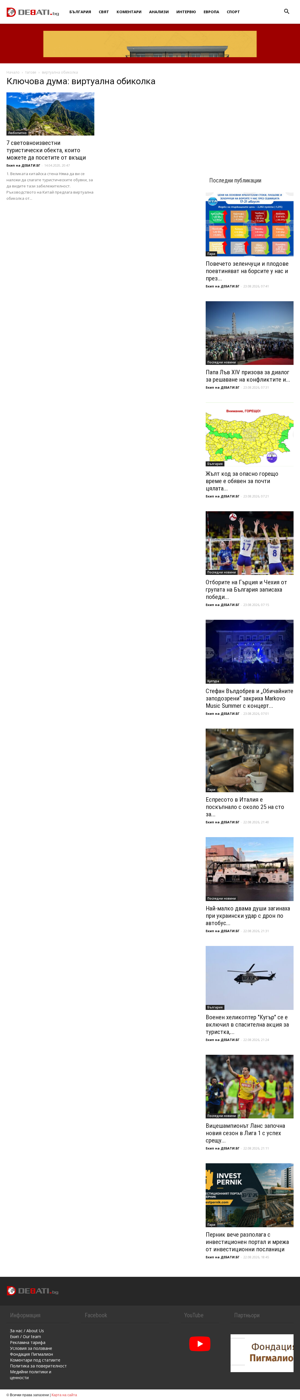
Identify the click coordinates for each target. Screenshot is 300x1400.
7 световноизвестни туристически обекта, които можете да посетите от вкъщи (46, 150)
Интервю (186, 11)
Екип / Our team (25, 1336)
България (80, 11)
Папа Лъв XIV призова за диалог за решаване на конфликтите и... (248, 376)
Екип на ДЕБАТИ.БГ (23, 165)
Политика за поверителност (38, 1366)
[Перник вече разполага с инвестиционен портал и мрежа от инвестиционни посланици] (250, 1195)
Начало (13, 72)
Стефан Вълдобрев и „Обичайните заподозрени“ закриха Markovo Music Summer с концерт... (249, 698)
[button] (286, 12)
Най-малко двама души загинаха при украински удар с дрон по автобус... (248, 916)
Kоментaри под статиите (35, 1360)
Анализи (159, 11)
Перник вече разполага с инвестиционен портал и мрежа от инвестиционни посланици (247, 1242)
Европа (211, 11)
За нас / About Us (27, 1330)
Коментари (129, 11)
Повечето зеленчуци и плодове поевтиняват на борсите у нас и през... (247, 271)
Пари (211, 254)
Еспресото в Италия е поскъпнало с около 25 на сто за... (245, 807)
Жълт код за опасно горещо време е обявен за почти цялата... (242, 481)
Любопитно (17, 133)
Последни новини (221, 362)
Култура (213, 681)
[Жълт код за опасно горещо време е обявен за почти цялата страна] (250, 434)
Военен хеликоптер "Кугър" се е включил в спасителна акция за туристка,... (247, 1024)
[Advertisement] (250, 115)
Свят (104, 11)
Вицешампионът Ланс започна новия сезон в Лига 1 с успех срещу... (245, 1133)
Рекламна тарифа (27, 1342)
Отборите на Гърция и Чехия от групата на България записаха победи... (246, 589)
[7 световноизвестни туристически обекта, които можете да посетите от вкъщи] (50, 114)
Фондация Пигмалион (31, 1354)
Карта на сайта (64, 1394)
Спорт (233, 11)
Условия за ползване (31, 1348)
